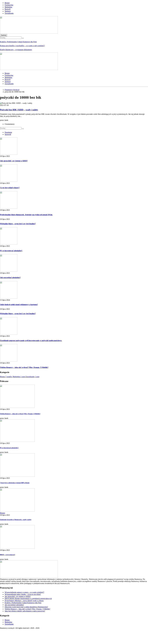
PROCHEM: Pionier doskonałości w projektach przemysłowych (28, 599)
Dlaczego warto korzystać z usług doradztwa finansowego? (26, 607)
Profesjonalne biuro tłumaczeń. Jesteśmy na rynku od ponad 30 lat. (26, 215)
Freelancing (9, 5)
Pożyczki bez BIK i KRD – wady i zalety (19, 110)
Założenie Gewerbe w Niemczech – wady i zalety (15, 519)
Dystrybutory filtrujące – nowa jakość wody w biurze (24, 601)
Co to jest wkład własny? (10, 188)
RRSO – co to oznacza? (7, 554)
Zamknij (3, 35)
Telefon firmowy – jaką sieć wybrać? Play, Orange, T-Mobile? (24, 367)
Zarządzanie (9, 13)
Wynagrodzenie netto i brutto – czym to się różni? (23, 594)
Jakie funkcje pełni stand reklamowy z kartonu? (19, 304)
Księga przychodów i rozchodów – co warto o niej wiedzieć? (22, 46)
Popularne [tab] (8, 132)
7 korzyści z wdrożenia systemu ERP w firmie (14, 483)
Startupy (8, 11)
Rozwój (7, 9)
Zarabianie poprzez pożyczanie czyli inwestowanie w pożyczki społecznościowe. (31, 340)
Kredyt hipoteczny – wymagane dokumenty (16, 50)
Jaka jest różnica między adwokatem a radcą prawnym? (25, 611)
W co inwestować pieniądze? (11, 251)
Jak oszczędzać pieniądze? (10, 278)
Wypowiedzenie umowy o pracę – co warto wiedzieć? (24, 592)
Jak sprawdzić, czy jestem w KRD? (14, 161)
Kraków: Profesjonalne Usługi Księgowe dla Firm (18, 42)
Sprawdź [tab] (8, 134)
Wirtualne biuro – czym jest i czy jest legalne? (18, 224)
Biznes (7, 3)
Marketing (8, 7)
